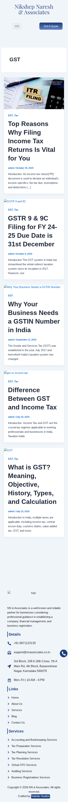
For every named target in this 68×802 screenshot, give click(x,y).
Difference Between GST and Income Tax (32, 398)
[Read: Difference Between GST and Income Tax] (16, 372)
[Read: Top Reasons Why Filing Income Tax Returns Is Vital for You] (34, 93)
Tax (16, 115)
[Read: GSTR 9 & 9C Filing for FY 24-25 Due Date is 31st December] (15, 201)
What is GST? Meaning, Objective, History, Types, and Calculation (32, 484)
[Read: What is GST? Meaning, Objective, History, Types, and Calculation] (8, 450)
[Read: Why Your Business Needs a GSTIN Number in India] (32, 286)
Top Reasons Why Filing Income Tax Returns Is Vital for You (31, 141)
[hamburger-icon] (17, 26)
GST (10, 115)
